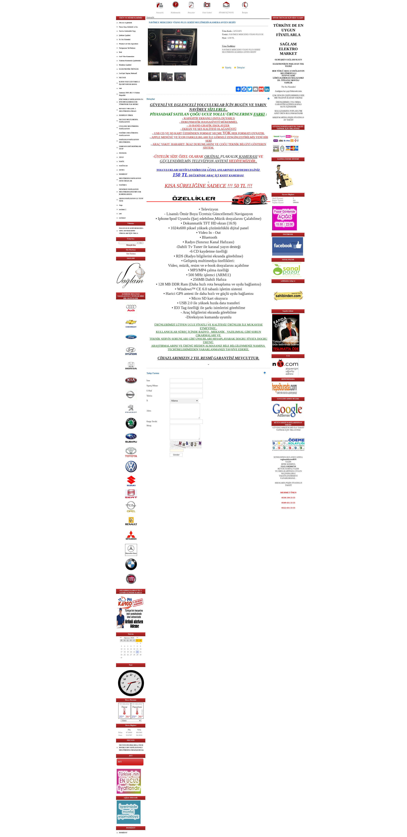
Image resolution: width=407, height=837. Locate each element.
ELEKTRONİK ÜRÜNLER (128, 69)
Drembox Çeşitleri (125, 65)
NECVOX (122, 77)
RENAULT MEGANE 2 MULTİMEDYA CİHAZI (127, 110)
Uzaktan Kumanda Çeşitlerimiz (130, 60)
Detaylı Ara (131, 245)
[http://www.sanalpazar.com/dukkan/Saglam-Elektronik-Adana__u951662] (286, 276)
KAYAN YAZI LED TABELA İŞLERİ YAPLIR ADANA (129, 83)
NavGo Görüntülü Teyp (127, 31)
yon (120, 213)
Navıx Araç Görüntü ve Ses (128, 27)
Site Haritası (131, 254)
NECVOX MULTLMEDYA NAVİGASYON (128, 121)
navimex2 (122, 218)
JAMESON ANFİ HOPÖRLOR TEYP (130, 148)
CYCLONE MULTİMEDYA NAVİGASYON (128, 127)
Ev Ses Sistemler (124, 39)
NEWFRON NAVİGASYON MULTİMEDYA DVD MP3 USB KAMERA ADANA (130, 191)
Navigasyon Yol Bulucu (127, 48)
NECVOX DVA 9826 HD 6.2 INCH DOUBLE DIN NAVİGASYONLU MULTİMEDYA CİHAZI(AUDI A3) (131, 747)
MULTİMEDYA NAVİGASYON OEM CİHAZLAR (130, 179)
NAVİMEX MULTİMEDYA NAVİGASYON (128, 134)
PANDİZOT (123, 174)
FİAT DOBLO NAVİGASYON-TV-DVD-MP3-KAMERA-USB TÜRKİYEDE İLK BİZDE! (131, 101)
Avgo (120, 205)
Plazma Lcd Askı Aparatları (128, 44)
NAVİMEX (123, 185)
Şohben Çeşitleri (124, 35)
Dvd (120, 52)
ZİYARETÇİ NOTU (226, 13)
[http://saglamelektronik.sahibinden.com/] (288, 306)
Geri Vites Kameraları (126, 56)
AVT (120, 762)
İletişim (245, 13)
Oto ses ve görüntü (125, 23)
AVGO (121, 157)
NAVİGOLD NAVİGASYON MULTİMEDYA (129, 141)
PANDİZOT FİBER (126, 115)
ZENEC (122, 170)
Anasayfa (159, 13)
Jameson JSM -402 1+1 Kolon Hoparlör (129, 94)
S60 (120, 88)
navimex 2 (122, 209)
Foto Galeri (207, 13)
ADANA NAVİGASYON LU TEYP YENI (131, 200)
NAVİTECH (123, 166)
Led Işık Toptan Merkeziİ (128, 73)
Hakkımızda (175, 13)
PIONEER (122, 153)
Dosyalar (191, 13)
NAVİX (121, 161)
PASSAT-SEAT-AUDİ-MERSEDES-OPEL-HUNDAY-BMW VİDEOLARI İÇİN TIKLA (131, 230)
